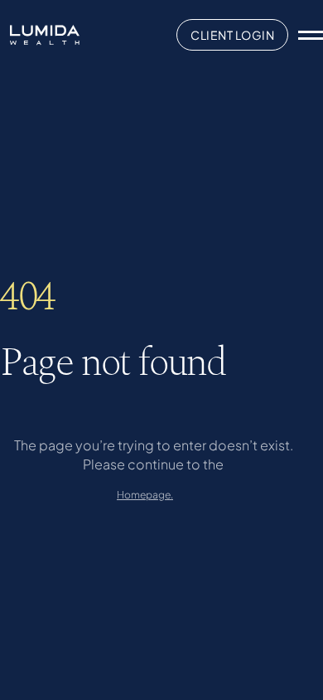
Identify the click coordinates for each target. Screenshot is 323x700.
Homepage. (145, 495)
